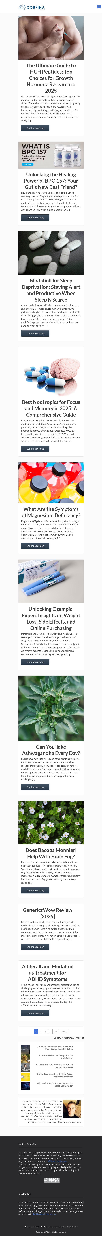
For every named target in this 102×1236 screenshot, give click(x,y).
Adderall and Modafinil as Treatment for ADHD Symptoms (47, 972)
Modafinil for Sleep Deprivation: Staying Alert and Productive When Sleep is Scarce (51, 290)
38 (56, 1031)
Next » (63, 1031)
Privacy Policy (60, 1227)
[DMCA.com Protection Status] (52, 1182)
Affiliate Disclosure (57, 1161)
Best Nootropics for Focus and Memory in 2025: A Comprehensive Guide (51, 408)
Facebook (35, 1227)
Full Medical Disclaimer (44, 1214)
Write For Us (72, 1227)
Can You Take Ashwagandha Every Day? (51, 750)
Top (95, 1229)
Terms (27, 1227)
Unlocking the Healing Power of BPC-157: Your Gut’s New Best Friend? (51, 180)
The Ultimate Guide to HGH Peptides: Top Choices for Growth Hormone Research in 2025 (51, 78)
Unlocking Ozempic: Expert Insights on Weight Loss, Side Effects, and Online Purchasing (51, 618)
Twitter (44, 1227)
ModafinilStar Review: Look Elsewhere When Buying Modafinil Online (55, 1047)
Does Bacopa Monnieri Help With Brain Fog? (51, 853)
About (50, 1227)
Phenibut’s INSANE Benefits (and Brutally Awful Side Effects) (54, 1066)
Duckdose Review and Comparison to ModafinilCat (55, 1056)
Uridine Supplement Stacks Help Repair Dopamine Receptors (55, 1075)
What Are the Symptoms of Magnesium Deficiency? (51, 512)
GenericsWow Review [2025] (47, 913)
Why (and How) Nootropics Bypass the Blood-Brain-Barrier (55, 1084)
